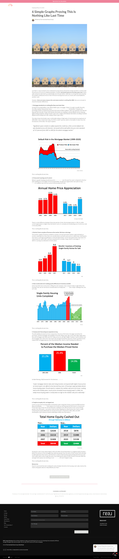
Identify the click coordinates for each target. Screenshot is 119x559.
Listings (5, 513)
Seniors (84, 494)
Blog (5, 523)
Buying (5, 515)
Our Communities (8, 525)
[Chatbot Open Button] (115, 555)
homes (67, 287)
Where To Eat (29, 494)
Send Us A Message (81, 531)
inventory (82, 239)
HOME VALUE (96, 6)
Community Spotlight (45, 494)
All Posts (60, 496)
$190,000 (56, 458)
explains (60, 379)
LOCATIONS (104, 6)
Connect (6, 527)
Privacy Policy (96, 557)
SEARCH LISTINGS (76, 6)
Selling (5, 517)
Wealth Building (62, 494)
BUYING (85, 6)
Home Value (6, 519)
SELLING (90, 6)
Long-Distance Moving (97, 494)
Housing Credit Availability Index (60, 109)
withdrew (44, 406)
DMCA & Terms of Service (106, 557)
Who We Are (7, 521)
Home (5, 511)
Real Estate (74, 494)
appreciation (58, 180)
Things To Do (17, 494)
